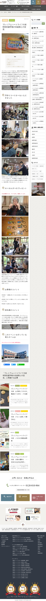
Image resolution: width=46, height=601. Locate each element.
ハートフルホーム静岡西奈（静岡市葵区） (37, 89)
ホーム (2, 12)
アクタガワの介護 (37, 6)
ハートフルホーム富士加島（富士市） (37, 117)
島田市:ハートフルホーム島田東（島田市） (20, 562)
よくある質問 (17, 9)
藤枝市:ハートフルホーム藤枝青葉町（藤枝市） (21, 560)
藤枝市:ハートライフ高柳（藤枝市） (19, 551)
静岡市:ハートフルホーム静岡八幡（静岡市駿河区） (22, 567)
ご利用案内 (8, 9)
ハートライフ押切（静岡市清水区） (37, 56)
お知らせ (6, 6)
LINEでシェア (21, 364)
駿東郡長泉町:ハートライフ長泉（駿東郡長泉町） (21, 555)
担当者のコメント (10, 64)
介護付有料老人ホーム (16, 535)
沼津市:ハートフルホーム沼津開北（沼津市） (21, 577)
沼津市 (33, 155)
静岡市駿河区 (35, 143)
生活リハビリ (34, 168)
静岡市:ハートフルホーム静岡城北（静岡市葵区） (21, 563)
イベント (41, 173)
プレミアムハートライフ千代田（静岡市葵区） (37, 42)
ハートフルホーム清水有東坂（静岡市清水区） (37, 108)
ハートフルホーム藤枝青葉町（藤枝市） (37, 32)
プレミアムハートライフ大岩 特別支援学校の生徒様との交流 (22, 12)
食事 (40, 171)
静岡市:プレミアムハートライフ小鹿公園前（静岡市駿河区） (23, 541)
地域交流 (9, 12)
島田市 (33, 134)
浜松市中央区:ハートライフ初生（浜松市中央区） (21, 549)
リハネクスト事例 (35, 166)
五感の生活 (41, 166)
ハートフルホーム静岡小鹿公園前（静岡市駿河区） (37, 98)
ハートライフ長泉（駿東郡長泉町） (37, 75)
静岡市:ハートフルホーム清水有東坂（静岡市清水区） (22, 572)
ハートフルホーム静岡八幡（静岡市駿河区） (37, 94)
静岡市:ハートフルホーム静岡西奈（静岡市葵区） (21, 565)
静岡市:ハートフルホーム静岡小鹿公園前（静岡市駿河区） (23, 569)
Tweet (14, 364)
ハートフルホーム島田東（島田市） (37, 79)
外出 (37, 173)
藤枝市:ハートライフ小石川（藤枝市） (19, 553)
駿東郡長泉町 (35, 158)
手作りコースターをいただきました (14, 59)
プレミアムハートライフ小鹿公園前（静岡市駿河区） (37, 46)
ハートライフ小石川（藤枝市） (37, 70)
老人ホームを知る (25, 6)
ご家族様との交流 (35, 176)
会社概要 (3, 542)
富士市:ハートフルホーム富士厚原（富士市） (21, 574)
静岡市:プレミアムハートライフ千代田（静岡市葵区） (22, 539)
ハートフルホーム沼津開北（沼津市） (37, 122)
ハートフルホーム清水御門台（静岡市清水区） (37, 103)
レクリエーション (35, 171)
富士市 (33, 152)
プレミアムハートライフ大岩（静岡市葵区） (11, 342)
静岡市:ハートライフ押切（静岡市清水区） (20, 548)
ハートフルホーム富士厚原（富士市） (37, 112)
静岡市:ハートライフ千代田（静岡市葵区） (20, 546)
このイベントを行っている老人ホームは (15, 66)
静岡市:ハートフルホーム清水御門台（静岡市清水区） (22, 570)
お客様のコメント (10, 62)
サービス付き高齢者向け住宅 (17, 544)
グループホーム (15, 558)
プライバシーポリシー (5, 546)
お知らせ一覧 (3, 535)
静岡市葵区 (34, 140)
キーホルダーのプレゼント (12, 61)
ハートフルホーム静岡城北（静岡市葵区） (37, 84)
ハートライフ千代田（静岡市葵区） (37, 51)
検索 (43, 23)
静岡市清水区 (35, 146)
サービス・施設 (14, 6)
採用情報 (26, 9)
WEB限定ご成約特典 (36, 9)
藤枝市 (33, 149)
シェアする (7, 364)
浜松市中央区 (35, 131)
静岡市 (33, 137)
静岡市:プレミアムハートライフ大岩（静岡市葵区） (22, 537)
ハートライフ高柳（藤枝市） (37, 65)
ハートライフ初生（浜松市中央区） (37, 61)
